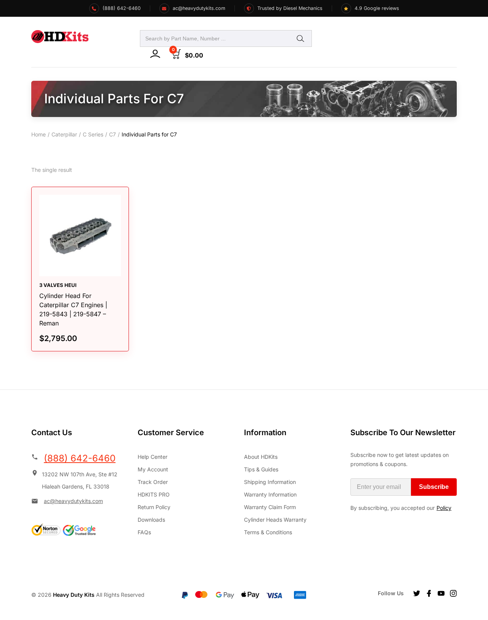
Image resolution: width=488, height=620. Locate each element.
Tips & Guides (261, 469)
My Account (153, 469)
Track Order (153, 482)
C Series (93, 134)
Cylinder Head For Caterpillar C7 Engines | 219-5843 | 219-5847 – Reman (73, 309)
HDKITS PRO (154, 494)
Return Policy (154, 507)
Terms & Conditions (268, 532)
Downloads (151, 519)
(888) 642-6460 (80, 458)
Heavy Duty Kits (74, 594)
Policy (444, 508)
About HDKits (261, 456)
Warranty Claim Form (270, 507)
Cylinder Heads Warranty (275, 519)
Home (38, 134)
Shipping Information (270, 482)
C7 (112, 134)
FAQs (144, 532)
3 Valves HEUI (58, 285)
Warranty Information (270, 494)
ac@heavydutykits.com (73, 501)
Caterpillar (64, 134)
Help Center (152, 456)
